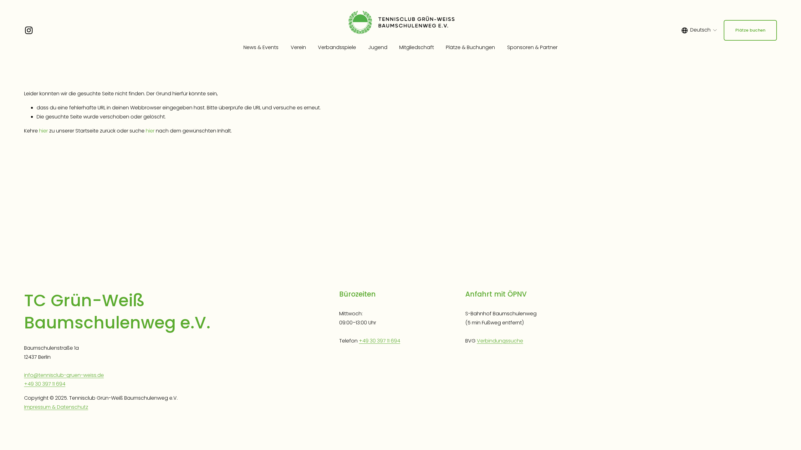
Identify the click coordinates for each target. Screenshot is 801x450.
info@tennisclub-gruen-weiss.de (64, 375)
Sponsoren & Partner (532, 47)
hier (43, 130)
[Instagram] (28, 30)
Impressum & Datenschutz (56, 407)
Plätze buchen (750, 30)
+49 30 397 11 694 (44, 384)
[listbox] (699, 30)
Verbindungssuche (500, 340)
